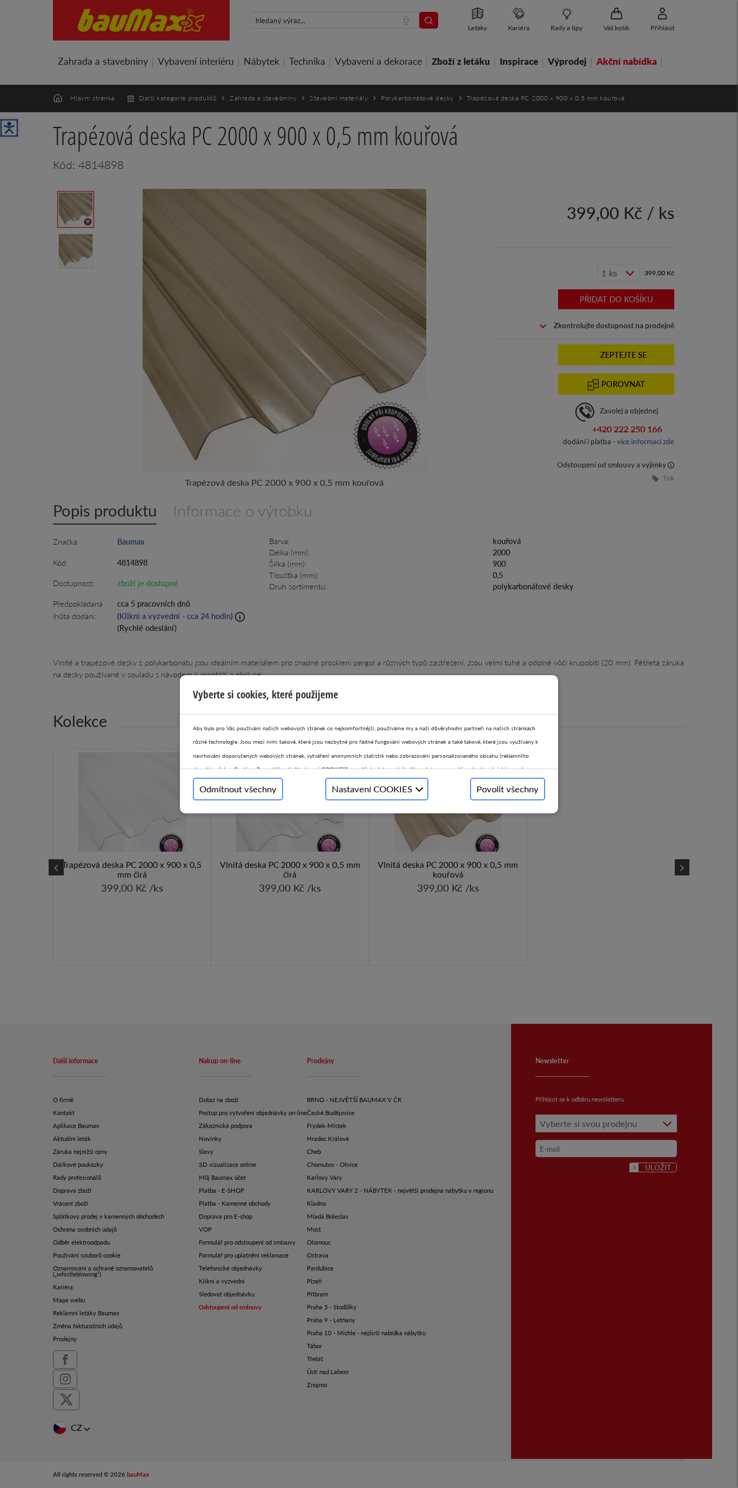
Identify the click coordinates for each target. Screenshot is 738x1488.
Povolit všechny (508, 789)
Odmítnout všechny (238, 789)
